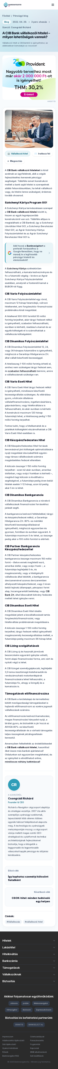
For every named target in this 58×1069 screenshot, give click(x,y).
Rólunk (5, 1052)
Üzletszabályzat (37, 1037)
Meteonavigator (41, 1003)
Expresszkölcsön (43, 1010)
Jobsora (14, 1003)
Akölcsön (27, 1010)
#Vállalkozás (13, 921)
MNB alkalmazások (38, 1052)
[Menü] (53, 5)
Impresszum (7, 1037)
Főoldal (6, 16)
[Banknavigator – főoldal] (12, 4)
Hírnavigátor (12, 1010)
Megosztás (14, 161)
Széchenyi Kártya (16, 268)
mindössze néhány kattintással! (22, 761)
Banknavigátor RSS (10, 1056)
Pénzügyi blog (20, 16)
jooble (26, 1003)
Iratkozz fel (42, 153)
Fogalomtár (35, 1044)
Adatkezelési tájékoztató (13, 1040)
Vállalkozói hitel (17, 153)
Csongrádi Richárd (20, 798)
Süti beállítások (37, 1056)
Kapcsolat (34, 1048)
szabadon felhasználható (22, 371)
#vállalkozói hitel (34, 921)
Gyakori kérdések (10, 1048)
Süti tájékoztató (9, 1044)
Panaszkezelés (37, 1040)
